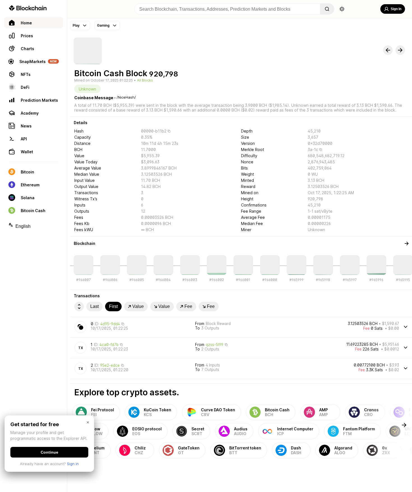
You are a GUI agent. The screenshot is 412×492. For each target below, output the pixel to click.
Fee (188, 306)
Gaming (103, 25)
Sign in (73, 463)
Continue (49, 452)
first (113, 306)
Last (94, 306)
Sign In (396, 9)
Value (138, 306)
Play (76, 25)
